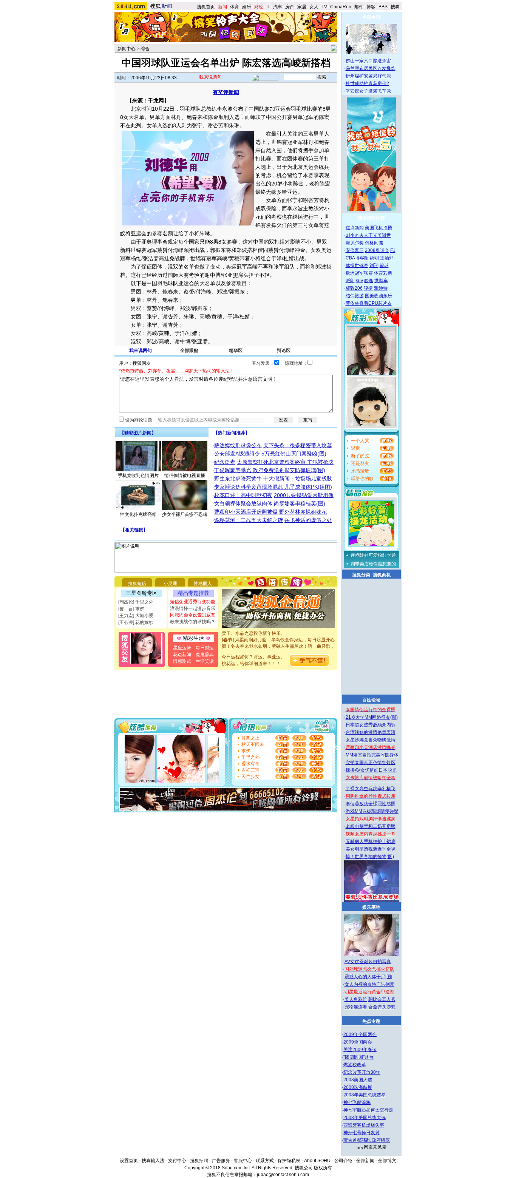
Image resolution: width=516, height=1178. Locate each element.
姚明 (374, 258)
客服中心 (243, 1160)
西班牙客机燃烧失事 (363, 1125)
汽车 (277, 6)
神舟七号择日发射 (361, 1132)
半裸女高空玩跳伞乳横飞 (370, 788)
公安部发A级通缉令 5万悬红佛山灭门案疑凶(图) (270, 454)
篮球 (384, 265)
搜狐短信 (137, 583)
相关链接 (134, 530)
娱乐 (246, 6)
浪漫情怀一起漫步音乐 (192, 608)
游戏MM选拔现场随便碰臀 (372, 811)
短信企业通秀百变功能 (192, 601)
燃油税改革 (354, 1064)
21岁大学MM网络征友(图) (372, 717)
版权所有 (323, 1167)
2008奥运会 (377, 250)
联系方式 (265, 1160)
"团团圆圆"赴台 (358, 1057)
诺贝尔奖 (355, 242)
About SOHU (317, 1160)
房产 (289, 6)
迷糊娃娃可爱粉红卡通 (373, 555)
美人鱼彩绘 (356, 999)
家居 (301, 6)
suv (359, 280)
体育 (234, 6)
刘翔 (374, 265)
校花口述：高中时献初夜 (243, 495)
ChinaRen (340, 6)
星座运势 (182, 647)
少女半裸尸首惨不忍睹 (184, 514)
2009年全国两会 (360, 1034)
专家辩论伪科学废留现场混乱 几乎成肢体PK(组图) (273, 487)
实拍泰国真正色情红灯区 (370, 762)
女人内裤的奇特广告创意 (369, 984)
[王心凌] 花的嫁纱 (135, 622)
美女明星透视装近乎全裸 (370, 849)
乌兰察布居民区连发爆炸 (370, 68)
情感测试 (182, 661)
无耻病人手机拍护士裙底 (370, 841)
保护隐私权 (289, 1160)
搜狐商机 (382, 574)
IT (268, 6)
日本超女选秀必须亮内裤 (370, 724)
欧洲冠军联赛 (359, 273)
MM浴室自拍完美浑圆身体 (372, 755)
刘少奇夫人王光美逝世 (368, 235)
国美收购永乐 (378, 295)
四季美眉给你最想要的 (373, 564)
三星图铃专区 (142, 593)
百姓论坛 (371, 699)
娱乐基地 (371, 907)
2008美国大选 (357, 1079)
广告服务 (221, 1160)
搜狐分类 (361, 574)
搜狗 (396, 6)
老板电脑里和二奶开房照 (370, 826)
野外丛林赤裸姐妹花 (303, 512)
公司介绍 (343, 1160)
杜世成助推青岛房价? (367, 83)
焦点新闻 (355, 227)
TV (324, 6)
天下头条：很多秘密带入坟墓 (297, 445)
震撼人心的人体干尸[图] (368, 976)
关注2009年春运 (360, 1049)
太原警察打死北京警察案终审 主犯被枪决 (285, 462)
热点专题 (371, 1021)
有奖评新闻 (226, 92)
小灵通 (170, 583)
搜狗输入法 (153, 1160)
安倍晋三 (355, 250)
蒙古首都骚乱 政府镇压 (366, 1140)
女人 (313, 6)
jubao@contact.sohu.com (283, 1174)
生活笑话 (205, 661)
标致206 (354, 288)
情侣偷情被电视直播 (184, 475)
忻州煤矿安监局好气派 (368, 76)
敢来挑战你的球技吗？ (192, 621)
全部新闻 (365, 1160)
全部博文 (387, 1160)
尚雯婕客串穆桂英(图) (299, 503)
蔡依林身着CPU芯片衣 (369, 303)
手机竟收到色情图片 (138, 475)
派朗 (350, 280)
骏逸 (368, 280)
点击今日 (371, 17)
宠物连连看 (356, 1007)
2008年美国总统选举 (364, 1095)
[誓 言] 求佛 (131, 608)
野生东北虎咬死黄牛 (238, 479)
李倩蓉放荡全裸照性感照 (370, 803)
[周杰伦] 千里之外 (135, 602)
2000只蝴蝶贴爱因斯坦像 (304, 495)
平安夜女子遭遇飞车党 (368, 91)
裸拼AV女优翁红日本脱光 (371, 770)
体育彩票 (383, 273)
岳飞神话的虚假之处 (308, 520)
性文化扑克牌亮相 (138, 514)
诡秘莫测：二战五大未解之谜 (248, 520)
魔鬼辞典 (205, 654)
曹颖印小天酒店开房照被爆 (246, 512)
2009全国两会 (357, 1042)
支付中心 (177, 1160)
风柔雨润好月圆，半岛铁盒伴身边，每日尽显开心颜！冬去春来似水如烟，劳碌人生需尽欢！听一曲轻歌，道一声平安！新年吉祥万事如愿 (278, 640)
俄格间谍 (374, 242)
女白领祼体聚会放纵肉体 (243, 503)
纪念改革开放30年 (361, 1072)
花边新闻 (182, 654)
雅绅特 (381, 288)
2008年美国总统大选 (364, 1117)
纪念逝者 (224, 462)
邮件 (358, 6)
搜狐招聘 (199, 1160)
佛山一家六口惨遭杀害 (368, 60)
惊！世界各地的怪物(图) (370, 856)
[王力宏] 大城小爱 (135, 615)
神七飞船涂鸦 (357, 1102)
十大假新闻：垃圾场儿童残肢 (297, 479)
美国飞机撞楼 (378, 227)
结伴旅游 (355, 295)
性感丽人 (203, 583)
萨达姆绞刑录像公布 (238, 445)
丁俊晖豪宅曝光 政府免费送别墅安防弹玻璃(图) (269, 470)
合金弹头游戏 (381, 1007)
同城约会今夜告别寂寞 (192, 615)
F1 (392, 250)
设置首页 (129, 1160)
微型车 (381, 280)
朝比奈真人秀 (381, 999)
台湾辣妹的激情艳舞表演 (370, 732)
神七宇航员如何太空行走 (368, 1110)
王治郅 (387, 258)
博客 (370, 6)
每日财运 (205, 647)
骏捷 (368, 288)
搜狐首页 (206, 6)
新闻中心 (126, 48)
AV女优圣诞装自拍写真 (368, 961)
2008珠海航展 (357, 1087)
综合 (145, 48)
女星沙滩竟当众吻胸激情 (370, 740)
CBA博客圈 (357, 258)
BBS (383, 6)
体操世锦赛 (357, 265)
